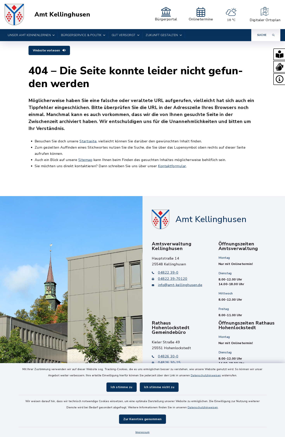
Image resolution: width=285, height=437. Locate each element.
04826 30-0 (168, 356)
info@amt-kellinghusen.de (180, 285)
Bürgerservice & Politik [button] (81, 35)
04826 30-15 (169, 362)
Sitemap (85, 159)
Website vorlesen (47, 50)
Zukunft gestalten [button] (162, 35)
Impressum (143, 432)
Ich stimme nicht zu (159, 387)
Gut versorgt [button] (124, 35)
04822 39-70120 (172, 278)
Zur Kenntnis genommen (142, 419)
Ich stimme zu (121, 387)
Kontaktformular (172, 166)
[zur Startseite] (14, 14)
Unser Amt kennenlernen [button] (29, 35)
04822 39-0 (168, 272)
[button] (279, 54)
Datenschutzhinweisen (206, 375)
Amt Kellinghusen (62, 14)
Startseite (88, 141)
